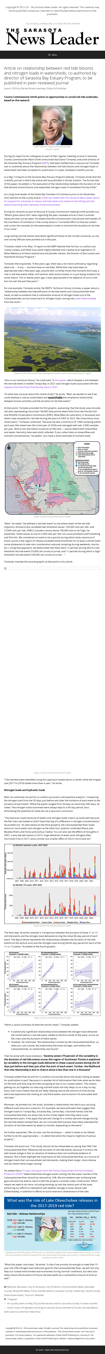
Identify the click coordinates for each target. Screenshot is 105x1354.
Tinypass (12, 1299)
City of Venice (53, 1286)
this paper (60, 380)
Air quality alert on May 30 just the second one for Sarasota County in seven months (52, 1303)
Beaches (11, 1286)
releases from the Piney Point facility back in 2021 (31, 387)
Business (22, 1286)
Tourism (29, 1295)
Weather (39, 1295)
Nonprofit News (21, 1290)
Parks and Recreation (42, 1290)
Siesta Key (79, 1290)
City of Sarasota (36, 1286)
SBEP (45, 163)
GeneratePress (61, 1349)
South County (93, 1290)
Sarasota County (64, 1290)
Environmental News (72, 1286)
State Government (13, 1295)
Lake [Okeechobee (85, 298)
